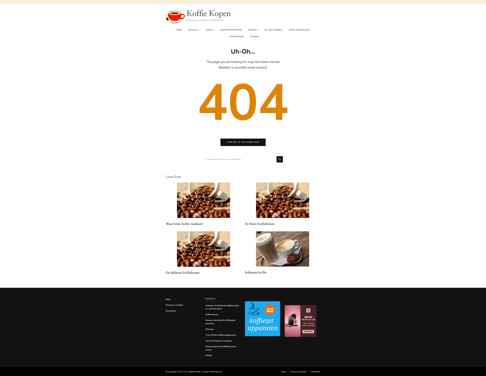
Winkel (208, 355)
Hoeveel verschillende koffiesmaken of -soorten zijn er (222, 307)
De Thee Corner (273, 30)
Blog (168, 299)
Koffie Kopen (209, 14)
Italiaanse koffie (256, 272)
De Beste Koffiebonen (259, 224)
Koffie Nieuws (211, 314)
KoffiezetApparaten (231, 30)
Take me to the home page (243, 142)
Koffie (209, 30)
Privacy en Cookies (174, 305)
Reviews (252, 30)
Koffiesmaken (237, 37)
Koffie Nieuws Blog (299, 30)
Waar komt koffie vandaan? (184, 224)
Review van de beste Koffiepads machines (220, 322)
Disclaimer (171, 310)
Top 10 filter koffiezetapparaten (220, 335)
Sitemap (254, 37)
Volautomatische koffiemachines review (220, 348)
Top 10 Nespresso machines (218, 340)
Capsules (193, 30)
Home (179, 30)
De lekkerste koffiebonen (182, 272)
